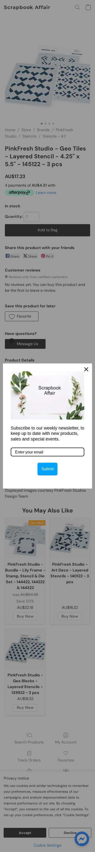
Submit (47, 469)
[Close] (86, 369)
